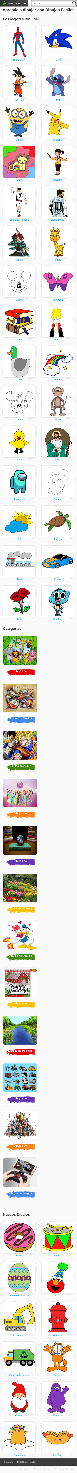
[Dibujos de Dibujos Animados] (21, 935)
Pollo (19, 459)
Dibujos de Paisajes (20, 1050)
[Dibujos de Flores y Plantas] (21, 888)
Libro (19, 339)
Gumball (57, 619)
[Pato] (19, 361)
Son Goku (19, 100)
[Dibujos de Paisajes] (21, 1030)
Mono (58, 419)
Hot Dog (57, 1455)
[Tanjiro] (19, 242)
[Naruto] (58, 321)
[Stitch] (58, 82)
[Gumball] (58, 601)
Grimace (57, 1415)
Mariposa (58, 299)
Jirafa (58, 259)
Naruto (57, 339)
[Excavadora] (19, 1317)
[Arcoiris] (58, 361)
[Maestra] (58, 162)
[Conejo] (58, 481)
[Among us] (19, 481)
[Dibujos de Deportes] (21, 1125)
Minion (19, 139)
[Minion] (19, 122)
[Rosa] (19, 601)
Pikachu (57, 139)
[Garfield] (58, 1357)
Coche (57, 579)
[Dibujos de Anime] (21, 746)
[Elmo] (58, 1277)
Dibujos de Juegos (20, 1193)
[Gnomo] (19, 1397)
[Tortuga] (58, 521)
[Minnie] (19, 401)
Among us (19, 499)
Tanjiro (19, 259)
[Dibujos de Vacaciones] (21, 983)
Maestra (57, 179)
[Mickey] (19, 282)
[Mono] (58, 401)
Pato (19, 379)
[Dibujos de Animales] (21, 651)
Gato (19, 179)
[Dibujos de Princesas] (21, 793)
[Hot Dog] (58, 1437)
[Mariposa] (58, 282)
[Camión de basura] (19, 1357)
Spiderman (19, 60)
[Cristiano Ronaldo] (19, 202)
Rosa (19, 619)
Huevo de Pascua (19, 1295)
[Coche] (58, 561)
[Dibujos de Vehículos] (21, 1078)
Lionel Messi (58, 219)
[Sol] (19, 521)
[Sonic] (58, 42)
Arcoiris (58, 379)
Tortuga (58, 539)
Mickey (19, 299)
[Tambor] (58, 1237)
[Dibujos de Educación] (21, 840)
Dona (19, 1255)
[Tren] (19, 561)
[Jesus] (58, 441)
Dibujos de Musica (20, 718)
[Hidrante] (58, 1317)
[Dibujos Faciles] (14, 3)
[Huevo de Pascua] (19, 1277)
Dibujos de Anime (20, 765)
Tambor (58, 1255)
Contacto (24, 1469)
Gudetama (19, 1455)
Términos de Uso (41, 1469)
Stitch (58, 100)
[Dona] (19, 1237)
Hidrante (57, 1335)
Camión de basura (19, 1375)
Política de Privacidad (64, 1469)
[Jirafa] (58, 242)
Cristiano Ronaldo (19, 219)
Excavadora (19, 1335)
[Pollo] (19, 441)
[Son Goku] (19, 82)
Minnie (19, 419)
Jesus (57, 459)
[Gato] (19, 162)
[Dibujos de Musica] (21, 698)
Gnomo (19, 1415)
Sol (19, 539)
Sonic (58, 60)
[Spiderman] (19, 42)
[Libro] (19, 321)
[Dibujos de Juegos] (21, 1173)
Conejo (58, 499)
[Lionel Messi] (58, 202)
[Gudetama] (19, 1437)
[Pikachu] (58, 122)
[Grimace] (58, 1397)
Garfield (58, 1375)
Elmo (57, 1295)
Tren (19, 579)
